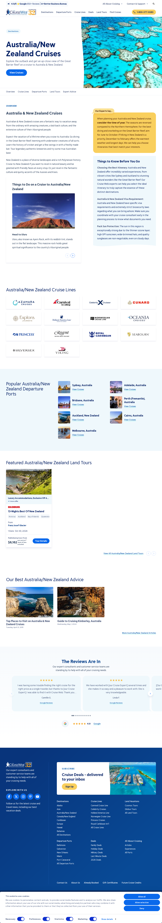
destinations (13, 31)
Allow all (142, 896)
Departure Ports (39, 91)
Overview (10, 91)
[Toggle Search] (153, 4)
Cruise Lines (23, 91)
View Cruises (16, 72)
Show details (107, 919)
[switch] (46, 919)
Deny (142, 908)
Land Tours (55, 91)
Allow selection (142, 902)
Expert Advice (69, 91)
